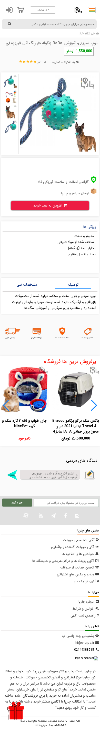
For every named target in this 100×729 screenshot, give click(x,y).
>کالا (81, 34)
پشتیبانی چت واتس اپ (78, 636)
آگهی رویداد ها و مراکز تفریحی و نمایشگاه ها (63, 561)
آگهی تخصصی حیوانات (78, 540)
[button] (94, 405)
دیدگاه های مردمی (81, 460)
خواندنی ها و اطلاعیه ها (78, 554)
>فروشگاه (89, 34)
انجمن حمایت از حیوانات (77, 567)
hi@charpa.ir (84, 643)
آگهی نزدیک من (85, 581)
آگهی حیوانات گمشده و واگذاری (72, 547)
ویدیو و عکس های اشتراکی (75, 574)
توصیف (73, 284)
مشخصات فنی (27, 284)
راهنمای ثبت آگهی (83, 615)
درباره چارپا (86, 601)
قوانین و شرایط (83, 608)
